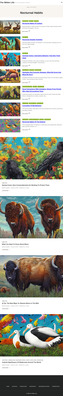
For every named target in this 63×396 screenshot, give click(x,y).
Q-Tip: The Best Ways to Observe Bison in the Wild (20, 303)
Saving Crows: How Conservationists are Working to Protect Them (25, 185)
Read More (26, 31)
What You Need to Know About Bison (15, 244)
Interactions (41, 86)
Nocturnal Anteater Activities (32, 39)
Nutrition (14, 386)
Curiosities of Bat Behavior (32, 105)
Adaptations (25, 103)
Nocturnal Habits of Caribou (32, 23)
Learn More (5, 190)
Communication (32, 103)
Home (7, 386)
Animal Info (25, 37)
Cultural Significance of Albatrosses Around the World (21, 362)
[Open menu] (61, 2)
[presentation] (31, 158)
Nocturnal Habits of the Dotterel (33, 122)
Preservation (47, 119)
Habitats (35, 86)
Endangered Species (27, 86)
